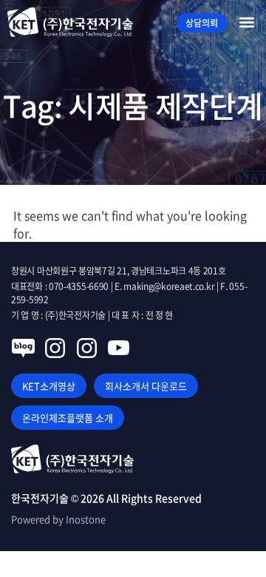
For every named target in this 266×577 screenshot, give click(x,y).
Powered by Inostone (58, 519)
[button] (246, 22)
